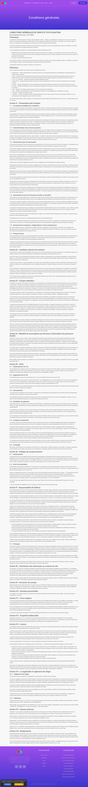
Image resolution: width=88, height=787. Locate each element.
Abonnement (44, 757)
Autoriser (7, 784)
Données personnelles (47, 784)
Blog (42, 3)
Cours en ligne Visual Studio (68, 776)
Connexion (73, 3)
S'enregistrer (83, 3)
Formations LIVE (35, 3)
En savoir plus (19, 784)
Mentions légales (39, 784)
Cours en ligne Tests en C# (68, 774)
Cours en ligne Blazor (68, 763)
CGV (34, 784)
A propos (46, 3)
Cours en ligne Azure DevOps (68, 757)
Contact (50, 3)
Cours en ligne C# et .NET (68, 760)
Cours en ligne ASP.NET (68, 755)
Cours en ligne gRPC (68, 766)
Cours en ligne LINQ (68, 768)
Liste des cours (44, 755)
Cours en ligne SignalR (68, 771)
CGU (31, 784)
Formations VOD (27, 3)
